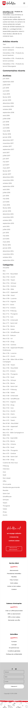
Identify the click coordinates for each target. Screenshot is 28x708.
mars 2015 (6, 242)
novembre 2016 (8, 180)
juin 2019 (6, 88)
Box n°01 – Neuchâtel (10, 274)
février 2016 (7, 208)
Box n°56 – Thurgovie (10, 450)
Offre (4, 481)
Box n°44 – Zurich (9, 411)
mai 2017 (6, 162)
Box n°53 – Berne (9, 441)
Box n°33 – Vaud (8, 377)
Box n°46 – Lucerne (9, 417)
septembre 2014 (8, 260)
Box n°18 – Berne (9, 326)
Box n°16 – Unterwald (10, 320)
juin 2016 (6, 196)
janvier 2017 (7, 174)
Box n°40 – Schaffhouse (11, 399)
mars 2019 (6, 94)
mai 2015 (6, 236)
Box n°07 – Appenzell (10, 292)
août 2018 (6, 115)
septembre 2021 (8, 82)
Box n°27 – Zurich (9, 356)
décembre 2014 (8, 251)
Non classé (6, 478)
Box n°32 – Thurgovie (10, 374)
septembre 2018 (8, 112)
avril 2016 (6, 202)
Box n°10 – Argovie (9, 301)
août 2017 (6, 152)
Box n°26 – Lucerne (9, 353)
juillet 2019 (6, 85)
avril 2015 (6, 239)
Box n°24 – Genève (9, 345)
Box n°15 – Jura (8, 317)
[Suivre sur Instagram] (16, 669)
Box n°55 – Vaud (8, 447)
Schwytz (6, 500)
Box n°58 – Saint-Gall (10, 456)
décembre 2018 (8, 103)
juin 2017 (6, 159)
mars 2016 (6, 205)
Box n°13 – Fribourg (9, 311)
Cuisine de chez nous (10, 463)
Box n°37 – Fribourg (10, 389)
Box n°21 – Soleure (9, 335)
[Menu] (24, 3)
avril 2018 (6, 128)
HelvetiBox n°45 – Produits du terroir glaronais (12, 12)
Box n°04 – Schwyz (9, 283)
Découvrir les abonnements (13, 548)
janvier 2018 (7, 137)
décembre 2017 (8, 140)
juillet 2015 (6, 229)
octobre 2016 (7, 183)
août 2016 (6, 189)
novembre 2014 (8, 254)
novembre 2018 (8, 106)
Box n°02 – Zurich (9, 277)
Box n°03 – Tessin (9, 280)
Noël (4, 475)
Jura (4, 472)
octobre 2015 (7, 220)
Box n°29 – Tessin (9, 365)
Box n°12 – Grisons (9, 308)
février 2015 (7, 245)
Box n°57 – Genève (9, 453)
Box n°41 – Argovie (9, 402)
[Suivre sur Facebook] (12, 669)
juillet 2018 (6, 118)
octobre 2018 (7, 109)
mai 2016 (6, 199)
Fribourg (6, 466)
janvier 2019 (7, 100)
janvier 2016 (7, 211)
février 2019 (7, 97)
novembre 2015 (8, 217)
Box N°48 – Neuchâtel (10, 423)
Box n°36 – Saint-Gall (10, 386)
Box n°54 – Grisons (9, 444)
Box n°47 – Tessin (9, 420)
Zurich (5, 515)
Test (4, 44)
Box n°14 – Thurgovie (10, 314)
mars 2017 (6, 168)
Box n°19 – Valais (9, 329)
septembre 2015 (8, 223)
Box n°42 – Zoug (8, 405)
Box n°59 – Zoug (8, 459)
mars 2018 (6, 131)
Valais (5, 509)
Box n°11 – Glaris (8, 304)
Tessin (5, 503)
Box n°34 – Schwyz (9, 380)
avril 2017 (6, 165)
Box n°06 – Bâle (8, 289)
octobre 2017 (7, 146)
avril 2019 (6, 91)
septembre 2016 (8, 186)
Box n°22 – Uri (8, 338)
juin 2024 (6, 78)
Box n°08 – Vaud (8, 295)
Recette (5, 490)
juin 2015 (6, 232)
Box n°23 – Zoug (8, 341)
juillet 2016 (6, 192)
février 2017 (7, 171)
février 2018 (7, 134)
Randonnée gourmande (11, 487)
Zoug (4, 512)
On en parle (7, 484)
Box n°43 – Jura (8, 408)
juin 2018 (6, 122)
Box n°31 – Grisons (9, 371)
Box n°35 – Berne (9, 383)
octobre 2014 (7, 257)
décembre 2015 (8, 214)
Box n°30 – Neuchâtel (10, 368)
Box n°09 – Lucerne (9, 298)
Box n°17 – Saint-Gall (10, 323)
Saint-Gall (6, 493)
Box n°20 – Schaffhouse (11, 332)
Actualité (6, 268)
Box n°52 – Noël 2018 (10, 438)
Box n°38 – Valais (9, 392)
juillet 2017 (6, 155)
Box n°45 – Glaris (9, 414)
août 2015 (6, 226)
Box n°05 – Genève (9, 286)
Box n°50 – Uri (8, 429)
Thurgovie (6, 506)
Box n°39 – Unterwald (10, 396)
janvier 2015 (7, 248)
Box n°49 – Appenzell (10, 426)
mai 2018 (6, 125)
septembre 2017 (8, 149)
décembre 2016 (8, 177)
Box (4, 271)
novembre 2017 (8, 143)
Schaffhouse (7, 496)
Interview (6, 469)
